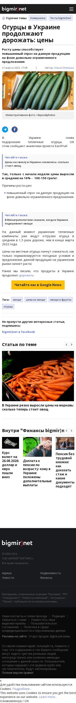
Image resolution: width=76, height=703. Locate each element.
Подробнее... (21, 689)
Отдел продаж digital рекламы (49, 636)
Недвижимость (50, 573)
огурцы (8, 306)
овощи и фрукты (60, 299)
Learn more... (48, 697)
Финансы (46, 578)
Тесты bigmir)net (60, 18)
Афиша (7, 573)
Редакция (58, 616)
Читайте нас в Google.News (38, 285)
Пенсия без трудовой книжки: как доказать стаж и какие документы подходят (65, 469)
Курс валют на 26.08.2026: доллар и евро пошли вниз (10, 464)
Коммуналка (37, 18)
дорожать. (26, 275)
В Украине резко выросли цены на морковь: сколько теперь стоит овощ (38, 407)
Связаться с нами (14, 620)
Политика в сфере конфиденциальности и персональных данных (33, 628)
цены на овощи (35, 299)
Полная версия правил (17, 673)
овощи (17, 299)
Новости (8, 578)
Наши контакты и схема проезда (24, 616)
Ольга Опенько (64, 67)
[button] (66, 344)
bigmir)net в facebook (18, 332)
